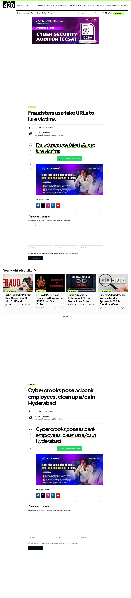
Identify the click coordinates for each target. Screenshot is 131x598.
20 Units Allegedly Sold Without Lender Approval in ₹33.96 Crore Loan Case (81, 299)
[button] (64, 316)
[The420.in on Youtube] (58, 205)
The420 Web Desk (43, 132)
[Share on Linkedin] (40, 127)
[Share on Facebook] (29, 127)
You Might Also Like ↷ (19, 270)
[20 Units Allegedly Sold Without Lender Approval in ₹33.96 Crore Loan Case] (81, 283)
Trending (32, 107)
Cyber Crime (41, 291)
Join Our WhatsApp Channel (70, 159)
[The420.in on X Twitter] (43, 205)
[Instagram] (109, 13)
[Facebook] (101, 13)
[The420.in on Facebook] (38, 205)
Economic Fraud (74, 291)
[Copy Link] (43, 127)
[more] (48, 13)
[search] (126, 13)
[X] (103, 13)
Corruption (9, 291)
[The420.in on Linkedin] (53, 205)
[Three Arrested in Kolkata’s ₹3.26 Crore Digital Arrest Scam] (50, 283)
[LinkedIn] (111, 13)
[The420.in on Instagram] (48, 205)
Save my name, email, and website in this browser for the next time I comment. (54, 253)
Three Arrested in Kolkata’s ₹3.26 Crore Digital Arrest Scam (48, 298)
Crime (102, 291)
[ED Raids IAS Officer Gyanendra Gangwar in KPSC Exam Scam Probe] (18, 283)
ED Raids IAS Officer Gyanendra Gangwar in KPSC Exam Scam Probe (17, 299)
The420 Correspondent (13, 308)
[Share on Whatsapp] (36, 127)
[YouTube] (106, 13)
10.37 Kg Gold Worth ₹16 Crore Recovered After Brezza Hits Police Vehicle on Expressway (113, 299)
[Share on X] (33, 127)
